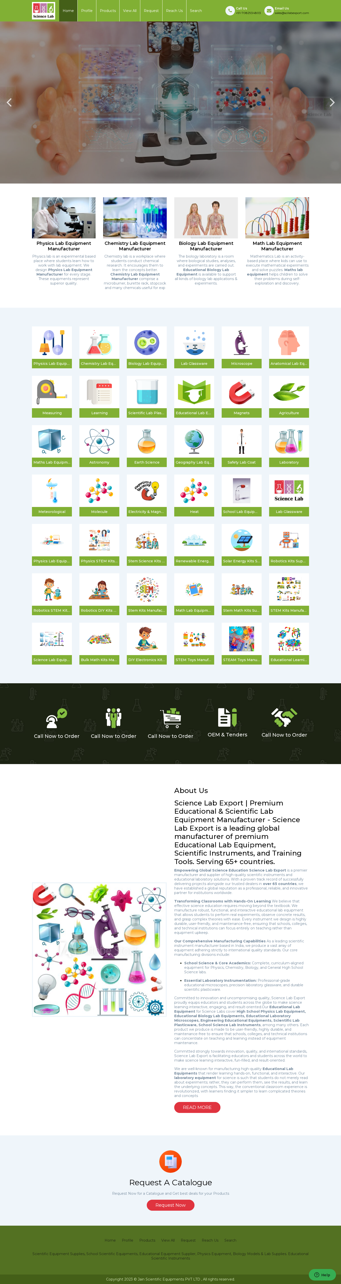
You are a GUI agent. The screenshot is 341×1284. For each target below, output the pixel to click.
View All (130, 10)
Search (196, 10)
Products (108, 10)
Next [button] (332, 102)
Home (68, 10)
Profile (87, 10)
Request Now (171, 1205)
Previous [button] (8, 102)
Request (151, 10)
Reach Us (174, 10)
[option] (170, 102)
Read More (197, 1107)
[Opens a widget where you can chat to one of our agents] (322, 1275)
